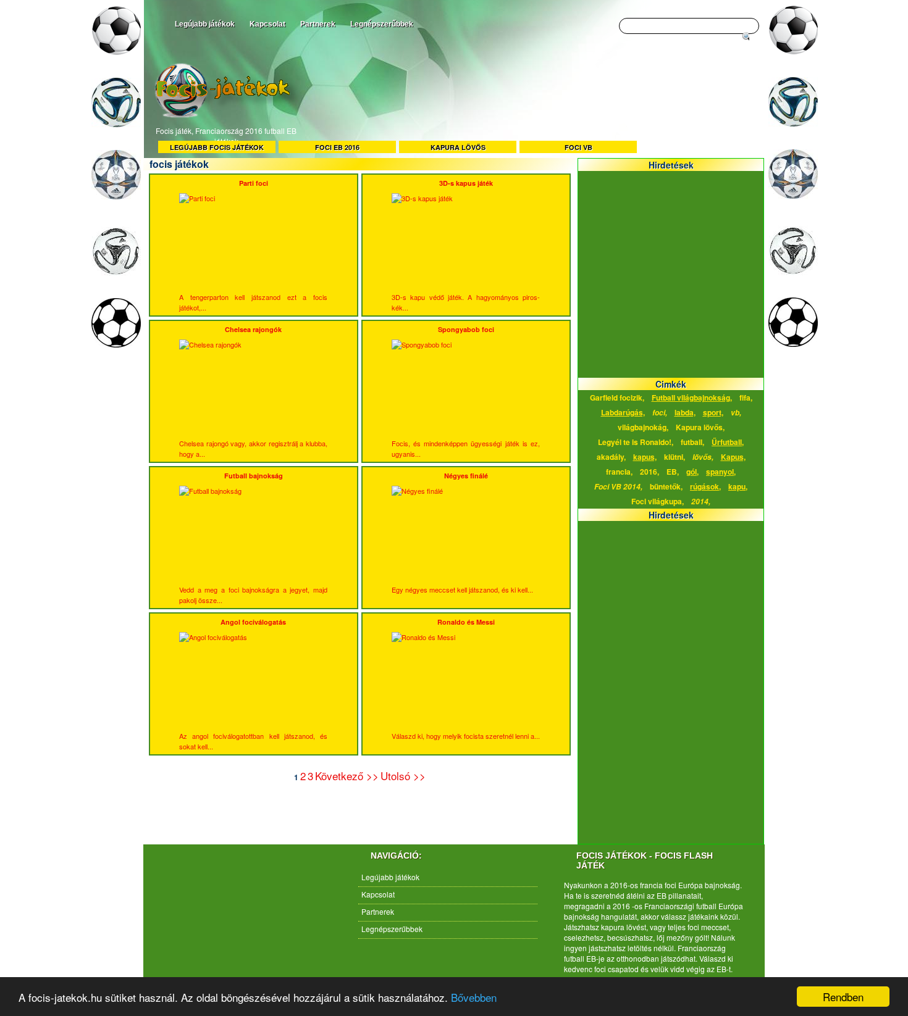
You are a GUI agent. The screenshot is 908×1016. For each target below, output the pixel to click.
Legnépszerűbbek (381, 24)
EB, (672, 471)
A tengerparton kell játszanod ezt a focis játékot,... (253, 245)
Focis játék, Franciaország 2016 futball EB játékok (226, 135)
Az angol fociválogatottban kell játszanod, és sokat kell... (253, 684)
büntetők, (666, 486)
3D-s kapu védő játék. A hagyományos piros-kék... (466, 245)
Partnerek (317, 24)
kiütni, (674, 456)
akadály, (611, 456)
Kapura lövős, (700, 427)
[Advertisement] (528, 103)
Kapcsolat (267, 24)
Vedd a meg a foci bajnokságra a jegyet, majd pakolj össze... (253, 538)
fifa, (745, 397)
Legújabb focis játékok (217, 147)
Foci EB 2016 (337, 147)
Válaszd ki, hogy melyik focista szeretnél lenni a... (466, 679)
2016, (649, 471)
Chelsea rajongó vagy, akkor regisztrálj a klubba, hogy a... (253, 392)
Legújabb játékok (205, 24)
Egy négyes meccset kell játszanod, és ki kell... (462, 532)
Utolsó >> (403, 775)
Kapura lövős (458, 147)
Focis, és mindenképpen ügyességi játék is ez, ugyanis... (466, 392)
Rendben (843, 996)
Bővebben (474, 997)
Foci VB (578, 147)
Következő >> (347, 775)
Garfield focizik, (617, 397)
